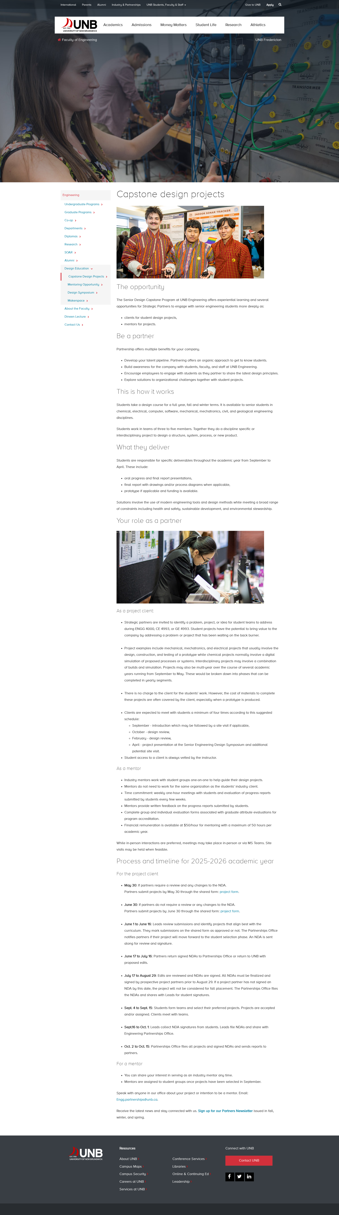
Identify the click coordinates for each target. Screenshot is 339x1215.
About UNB (128, 1159)
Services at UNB (132, 1189)
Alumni (101, 5)
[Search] (280, 4)
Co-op (69, 220)
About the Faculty (77, 308)
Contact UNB (249, 1160)
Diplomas (71, 236)
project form (229, 892)
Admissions (141, 25)
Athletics (258, 25)
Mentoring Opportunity (84, 284)
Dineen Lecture (76, 316)
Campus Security (132, 1174)
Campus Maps (130, 1166)
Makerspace (76, 300)
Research (233, 25)
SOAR (69, 252)
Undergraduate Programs (82, 204)
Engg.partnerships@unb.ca (137, 1099)
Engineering (71, 195)
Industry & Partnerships (126, 5)
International (68, 5)
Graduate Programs (78, 212)
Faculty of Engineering (79, 40)
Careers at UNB (131, 1181)
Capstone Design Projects (86, 276)
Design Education (77, 268)
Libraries (179, 1166)
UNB (165, 5)
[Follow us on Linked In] (249, 1177)
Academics (113, 25)
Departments (74, 228)
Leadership (181, 1181)
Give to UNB (253, 5)
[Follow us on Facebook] (229, 1177)
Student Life (206, 25)
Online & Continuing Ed (190, 1174)
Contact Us (73, 324)
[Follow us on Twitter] (239, 1177)
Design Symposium (81, 292)
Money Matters (173, 25)
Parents (86, 5)
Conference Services (188, 1159)
